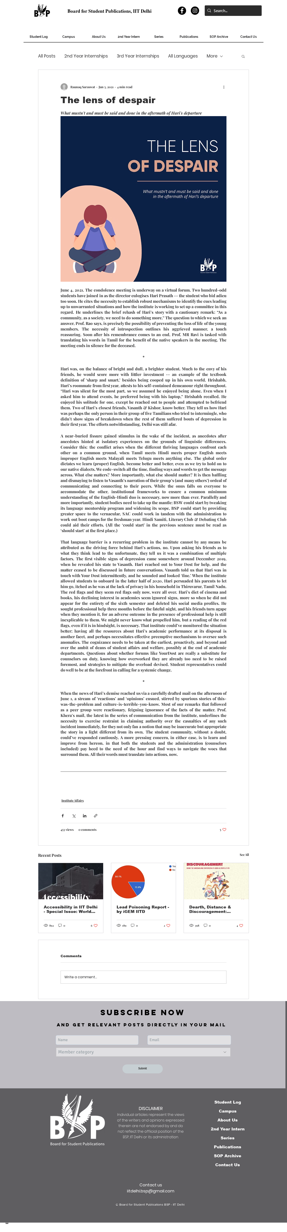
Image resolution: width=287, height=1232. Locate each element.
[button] (219, 38)
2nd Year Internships (86, 56)
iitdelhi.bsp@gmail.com (150, 1191)
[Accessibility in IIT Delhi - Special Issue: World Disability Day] (70, 881)
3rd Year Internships (138, 56)
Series (228, 1138)
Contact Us (227, 1165)
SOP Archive (227, 1156)
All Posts (46, 56)
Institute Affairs (72, 800)
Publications (227, 1147)
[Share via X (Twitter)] (74, 816)
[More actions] (223, 87)
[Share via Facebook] (63, 816)
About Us (227, 1120)
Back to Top (7, 1212)
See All (244, 855)
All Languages (183, 56)
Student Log (227, 1102)
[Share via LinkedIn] (85, 816)
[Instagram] (195, 10)
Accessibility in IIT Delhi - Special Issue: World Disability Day (71, 909)
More (212, 56)
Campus (228, 1111)
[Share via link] (95, 816)
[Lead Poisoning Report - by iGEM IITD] (143, 881)
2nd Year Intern (228, 1129)
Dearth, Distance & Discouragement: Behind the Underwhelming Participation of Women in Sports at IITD (215, 909)
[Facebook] (182, 10)
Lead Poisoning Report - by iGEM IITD (143, 909)
